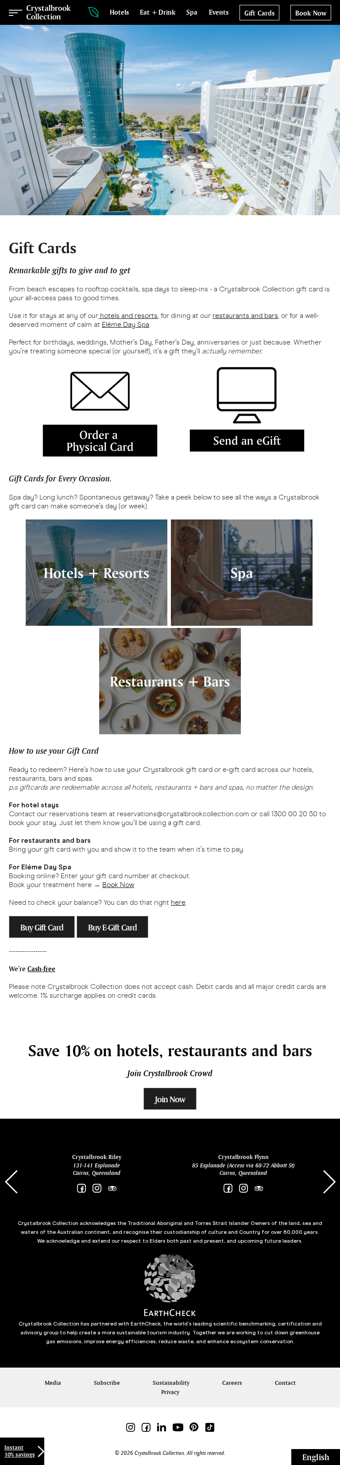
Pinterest (194, 1427)
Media (53, 1383)
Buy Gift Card (41, 927)
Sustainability (171, 1383)
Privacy (170, 1392)
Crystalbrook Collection (49, 12)
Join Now (170, 1099)
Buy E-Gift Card (112, 927)
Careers (232, 1383)
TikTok (209, 1427)
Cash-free (41, 969)
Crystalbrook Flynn (243, 1157)
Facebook (81, 1188)
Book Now (118, 884)
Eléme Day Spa (125, 324)
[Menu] (15, 12)
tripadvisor (112, 1188)
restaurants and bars (245, 315)
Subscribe (107, 1383)
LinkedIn (161, 1427)
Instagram (96, 1188)
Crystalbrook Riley (96, 1157)
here (178, 902)
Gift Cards (259, 13)
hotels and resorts (129, 315)
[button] (329, 1182)
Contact (285, 1383)
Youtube (177, 1427)
